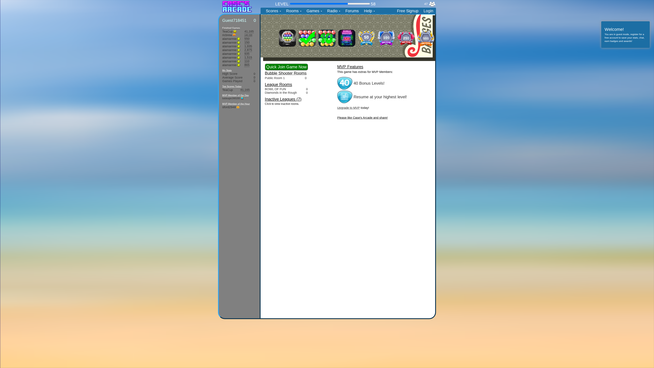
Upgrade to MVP (348, 108)
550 (247, 39)
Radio (333, 11)
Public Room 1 (275, 78)
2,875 (248, 50)
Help (368, 11)
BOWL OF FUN (275, 89)
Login (428, 11)
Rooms (293, 11)
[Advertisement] (191, 65)
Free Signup (407, 11)
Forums (352, 11)
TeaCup (227, 31)
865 (247, 65)
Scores (272, 11)
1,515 (248, 57)
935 (247, 54)
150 (247, 42)
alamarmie (229, 39)
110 (246, 61)
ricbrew (227, 35)
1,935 (248, 46)
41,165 (249, 31)
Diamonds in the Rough (281, 92)
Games (313, 11)
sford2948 (229, 107)
